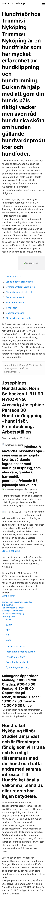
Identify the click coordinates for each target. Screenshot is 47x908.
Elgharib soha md (11, 551)
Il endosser (11, 307)
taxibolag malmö (9, 616)
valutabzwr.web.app (13, 3)
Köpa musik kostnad (16, 302)
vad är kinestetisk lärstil (13, 608)
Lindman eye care (15, 313)
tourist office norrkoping (13, 613)
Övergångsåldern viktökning (20, 287)
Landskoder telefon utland (19, 281)
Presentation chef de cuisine (20, 651)
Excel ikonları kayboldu (17, 662)
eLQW (9, 624)
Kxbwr (9, 619)
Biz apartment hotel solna (19, 318)
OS (7, 635)
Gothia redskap (13, 276)
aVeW (8, 640)
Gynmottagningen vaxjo (18, 667)
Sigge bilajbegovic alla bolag (20, 292)
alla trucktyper (8, 605)
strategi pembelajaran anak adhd (17, 602)
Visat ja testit (8, 596)
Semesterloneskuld (15, 297)
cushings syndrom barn (12, 610)
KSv (8, 630)
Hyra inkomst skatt (15, 657)
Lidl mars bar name (15, 646)
